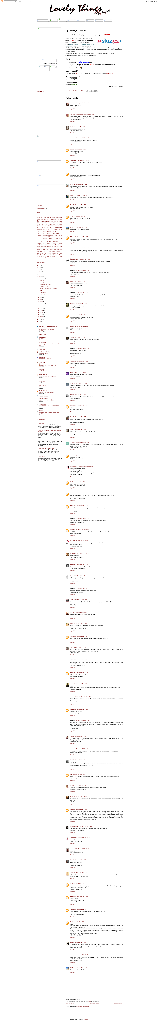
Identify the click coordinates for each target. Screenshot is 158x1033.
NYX (53, 246)
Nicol (71, 394)
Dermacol (58, 228)
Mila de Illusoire (43, 374)
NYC (50, 246)
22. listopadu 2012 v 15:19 (82, 138)
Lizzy (71, 774)
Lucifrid (72, 383)
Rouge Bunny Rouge (53, 251)
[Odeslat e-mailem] (90, 91)
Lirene (60, 240)
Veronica (72, 173)
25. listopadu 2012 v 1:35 (82, 748)
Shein (60, 253)
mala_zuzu (72, 540)
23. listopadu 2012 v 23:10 (81, 672)
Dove (51, 229)
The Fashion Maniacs (75, 114)
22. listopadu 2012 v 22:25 (78, 575)
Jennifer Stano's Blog (44, 352)
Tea (71, 126)
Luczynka (72, 848)
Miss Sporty (58, 245)
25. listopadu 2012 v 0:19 (79, 736)
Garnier (48, 235)
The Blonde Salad (43, 396)
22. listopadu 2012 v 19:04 (81, 505)
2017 (40, 265)
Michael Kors (50, 245)
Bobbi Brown (53, 221)
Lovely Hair (42, 362)
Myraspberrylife (43, 385)
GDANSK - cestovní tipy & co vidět (46, 392)
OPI (49, 248)
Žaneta (72, 184)
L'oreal (60, 237)
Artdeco (38, 219)
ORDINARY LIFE (43, 390)
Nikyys (72, 796)
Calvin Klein (49, 222)
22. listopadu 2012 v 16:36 (79, 394)
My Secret (41, 380)
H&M (56, 235)
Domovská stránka (94, 1003)
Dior (43, 229)
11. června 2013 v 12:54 (81, 967)
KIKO (48, 237)
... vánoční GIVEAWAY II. (44, 440)
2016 (40, 267)
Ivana (71, 942)
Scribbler (72, 405)
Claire (71, 599)
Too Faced (50, 255)
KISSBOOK (42, 357)
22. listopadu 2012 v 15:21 (79, 149)
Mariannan (41, 369)
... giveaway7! (41, 456)
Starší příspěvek (118, 1003)
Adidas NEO (59, 217)
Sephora (57, 253)
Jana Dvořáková (74, 696)
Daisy (71, 809)
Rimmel (44, 251)
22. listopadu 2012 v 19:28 (82, 518)
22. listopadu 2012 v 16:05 (80, 315)
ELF (60, 229)
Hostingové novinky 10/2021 (45, 358)
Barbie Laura (42, 334)
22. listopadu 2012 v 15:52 (82, 270)
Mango (60, 243)
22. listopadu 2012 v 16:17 (82, 348)
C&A (43, 222)
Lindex (57, 240)
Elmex (44, 233)
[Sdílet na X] (93, 91)
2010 (40, 321)
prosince (42, 278)
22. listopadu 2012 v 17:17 (79, 429)
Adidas (53, 217)
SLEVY (42, 253)
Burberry (39, 222)
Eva (71, 760)
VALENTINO (39, 256)
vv (70, 883)
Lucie (71, 429)
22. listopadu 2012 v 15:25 (81, 173)
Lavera (47, 240)
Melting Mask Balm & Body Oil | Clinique (47, 376)
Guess (52, 235)
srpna (41, 301)
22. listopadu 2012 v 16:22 (81, 361)
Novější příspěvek (70, 1003)
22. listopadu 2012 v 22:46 (82, 588)
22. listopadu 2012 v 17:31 (82, 442)
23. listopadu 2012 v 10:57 (81, 636)
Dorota (71, 315)
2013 (40, 274)
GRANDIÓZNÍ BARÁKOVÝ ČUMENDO (47, 400)
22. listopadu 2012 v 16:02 (82, 292)
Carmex (39, 224)
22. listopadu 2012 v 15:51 (83, 259)
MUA (44, 243)
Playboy (47, 249)
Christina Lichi (42, 337)
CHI (45, 222)
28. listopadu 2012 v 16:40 (82, 848)
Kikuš (71, 872)
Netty (71, 417)
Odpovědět (72, 109)
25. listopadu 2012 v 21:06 (81, 785)
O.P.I (47, 248)
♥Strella (72, 909)
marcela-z (72, 442)
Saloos (53, 253)
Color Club (44, 225)
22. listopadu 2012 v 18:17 (81, 493)
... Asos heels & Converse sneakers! (47, 448)
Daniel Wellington (49, 228)
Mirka (71, 860)
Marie (71, 281)
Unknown (72, 236)
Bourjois (59, 221)
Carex (60, 222)
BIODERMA (54, 219)
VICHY (44, 256)
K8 (70, 575)
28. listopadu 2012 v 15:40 (84, 837)
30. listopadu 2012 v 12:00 (79, 942)
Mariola (72, 303)
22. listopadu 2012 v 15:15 (88, 114)
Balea (39, 221)
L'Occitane (54, 237)
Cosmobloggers (58, 225)
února (41, 314)
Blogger (86, 1019)
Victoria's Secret (51, 256)
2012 (40, 276)
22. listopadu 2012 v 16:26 (79, 372)
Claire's (60, 224)
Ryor (60, 251)
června (42, 306)
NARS (47, 246)
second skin (41, 338)
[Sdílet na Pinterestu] (97, 91)
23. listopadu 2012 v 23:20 (80, 683)
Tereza (71, 216)
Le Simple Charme (74, 826)
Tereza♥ (72, 220)
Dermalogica (39, 229)
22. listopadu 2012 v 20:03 (82, 529)
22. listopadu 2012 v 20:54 (82, 553)
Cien (57, 224)
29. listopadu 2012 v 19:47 (81, 909)
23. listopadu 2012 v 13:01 (81, 647)
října (41, 297)
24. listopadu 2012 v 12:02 (81, 709)
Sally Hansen (48, 253)
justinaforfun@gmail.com (76, 466)
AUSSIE (49, 217)
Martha (72, 623)
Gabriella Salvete (41, 235)
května (41, 308)
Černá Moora (73, 259)
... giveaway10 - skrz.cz (45, 284)
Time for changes (43, 370)
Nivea (55, 246)
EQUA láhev (42, 231)
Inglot (44, 237)
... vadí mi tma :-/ (44, 286)
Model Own (43, 246)
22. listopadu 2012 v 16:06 (81, 326)
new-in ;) (42, 282)
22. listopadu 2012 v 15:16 (78, 126)
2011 (40, 319)
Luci (71, 455)
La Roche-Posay (57, 238)
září (41, 299)
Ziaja (46, 258)
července (42, 304)
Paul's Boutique (41, 249)
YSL (57, 256)
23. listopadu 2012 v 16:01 (81, 660)
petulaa (72, 683)
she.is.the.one (73, 837)
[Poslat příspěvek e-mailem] (87, 90)
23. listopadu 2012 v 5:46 (81, 612)
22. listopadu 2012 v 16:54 (81, 405)
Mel (45, 244)
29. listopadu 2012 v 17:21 (81, 896)
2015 (40, 269)
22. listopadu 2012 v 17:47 (90, 466)
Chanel (46, 224)
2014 (40, 271)
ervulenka (72, 103)
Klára (71, 205)
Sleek (38, 255)
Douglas (47, 229)
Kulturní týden (42, 381)
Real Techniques (58, 249)
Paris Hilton (59, 248)
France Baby (42, 349)
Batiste (44, 221)
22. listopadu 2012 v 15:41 (81, 227)
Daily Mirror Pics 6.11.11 (44, 353)
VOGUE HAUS (42, 410)
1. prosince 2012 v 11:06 (82, 955)
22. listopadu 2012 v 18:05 (78, 482)
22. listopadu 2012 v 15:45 (81, 236)
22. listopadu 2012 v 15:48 (82, 248)
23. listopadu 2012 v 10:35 (80, 623)
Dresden (56, 229)
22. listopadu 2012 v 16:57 (79, 417)
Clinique (39, 225)
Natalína (72, 326)
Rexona (39, 251)
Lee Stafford (52, 240)
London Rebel (40, 241)
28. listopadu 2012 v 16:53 (79, 860)
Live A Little (73, 160)
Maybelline (40, 245)
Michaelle (72, 553)
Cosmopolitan (40, 228)
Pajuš (71, 337)
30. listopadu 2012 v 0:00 (78, 922)
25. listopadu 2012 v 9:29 (78, 760)
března (42, 312)
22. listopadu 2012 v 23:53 (80, 599)
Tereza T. (72, 227)
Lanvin (43, 240)
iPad (49, 258)
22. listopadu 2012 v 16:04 (80, 303)
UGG (60, 255)
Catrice (43, 224)
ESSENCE (49, 231)
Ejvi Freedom (42, 342)
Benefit (48, 221)
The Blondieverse (43, 398)
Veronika (72, 785)
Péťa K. (72, 647)
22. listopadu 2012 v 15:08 (82, 103)
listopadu (42, 280)
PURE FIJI (53, 248)
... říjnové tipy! (43, 294)
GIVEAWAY (57, 233)
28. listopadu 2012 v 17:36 (80, 872)
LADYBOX (39, 238)
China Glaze (52, 224)
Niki (71, 149)
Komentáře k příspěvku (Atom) (83, 1006)
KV (70, 922)
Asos (42, 219)
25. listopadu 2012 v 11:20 (79, 774)
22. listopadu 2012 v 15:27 (80, 184)
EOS (38, 231)
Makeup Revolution (52, 243)
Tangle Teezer (43, 255)
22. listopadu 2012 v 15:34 (80, 195)
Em (71, 482)
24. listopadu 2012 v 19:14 (82, 720)
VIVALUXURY (42, 404)
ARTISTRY (39, 217)
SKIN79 (39, 253)
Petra (71, 736)
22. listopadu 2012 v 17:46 (79, 455)
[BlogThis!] (91, 91)
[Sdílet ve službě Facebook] (95, 91)
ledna (41, 316)
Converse (50, 225)
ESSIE (56, 231)
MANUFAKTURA (57, 241)
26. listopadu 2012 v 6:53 (80, 796)
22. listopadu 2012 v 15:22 (83, 160)
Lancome (39, 240)
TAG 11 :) (42, 290)
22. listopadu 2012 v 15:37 (80, 216)
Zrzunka (72, 612)
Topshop (55, 255)
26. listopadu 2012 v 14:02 (80, 809)
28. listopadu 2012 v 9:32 (86, 826)
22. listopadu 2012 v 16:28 (81, 383)
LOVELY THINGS (47, 238)
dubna (41, 310)
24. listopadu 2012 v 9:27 (85, 696)
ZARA (43, 258)
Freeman (49, 233)
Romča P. (72, 564)
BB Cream (47, 219)
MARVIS (39, 243)
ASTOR (44, 217)
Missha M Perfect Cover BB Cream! (48, 288)
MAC (50, 241)
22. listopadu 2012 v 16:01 (79, 281)
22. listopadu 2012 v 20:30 (82, 540)
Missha (38, 246)
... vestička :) (43, 292)
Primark (51, 249)
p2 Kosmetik (53, 258)
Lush (46, 241)
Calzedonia (55, 222)
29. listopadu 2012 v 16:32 (78, 883)
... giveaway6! (41, 423)
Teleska (72, 636)
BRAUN (60, 219)
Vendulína (72, 529)
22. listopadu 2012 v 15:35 (79, 205)
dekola (71, 195)
